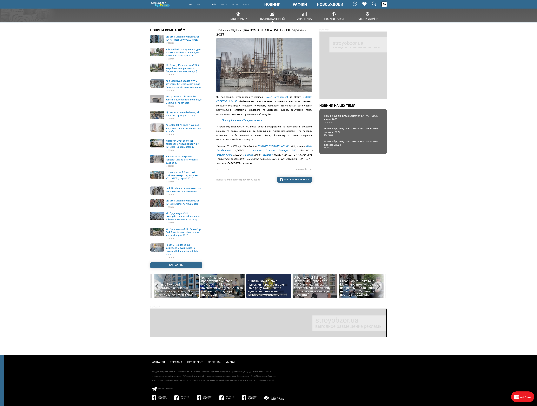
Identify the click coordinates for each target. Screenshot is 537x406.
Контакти (158, 362)
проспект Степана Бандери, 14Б (274, 150)
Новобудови (330, 4)
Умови (230, 362)
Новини (272, 4)
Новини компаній (272, 18)
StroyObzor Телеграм (165, 388)
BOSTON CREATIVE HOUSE (273, 146)
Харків (224, 4)
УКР (190, 4)
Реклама (176, 362)
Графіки (298, 4)
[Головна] (160, 4)
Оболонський (224, 154)
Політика (214, 362)
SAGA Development (277, 96)
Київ (214, 4)
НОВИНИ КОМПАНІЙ (168, 30)
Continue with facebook (297, 179)
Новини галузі (334, 18)
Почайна (248, 154)
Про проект (195, 362)
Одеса (246, 4)
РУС (198, 4)
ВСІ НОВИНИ (176, 265)
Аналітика (304, 18)
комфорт (267, 154)
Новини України (367, 18)
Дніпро (235, 4)
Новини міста (238, 18)
